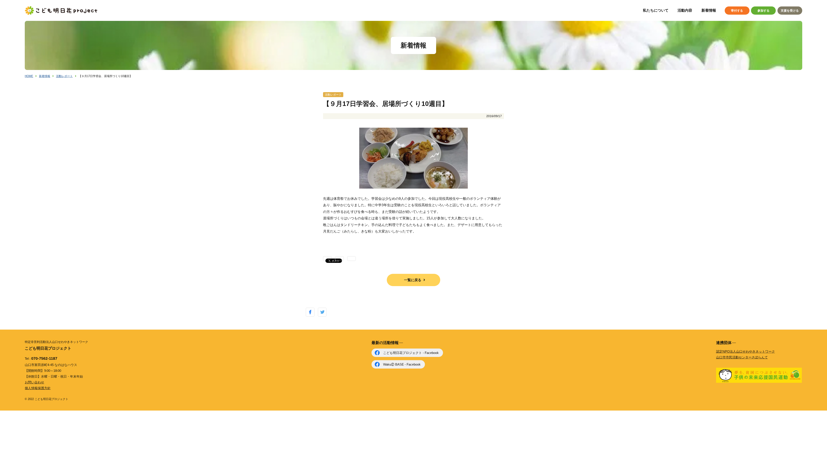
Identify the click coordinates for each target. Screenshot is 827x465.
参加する (763, 10)
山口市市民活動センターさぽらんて (742, 357)
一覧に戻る (412, 280)
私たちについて (655, 10)
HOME (29, 76)
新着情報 (708, 10)
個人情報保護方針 (38, 388)
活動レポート (64, 76)
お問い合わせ (34, 382)
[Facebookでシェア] (310, 312)
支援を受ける (790, 10)
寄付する (737, 10)
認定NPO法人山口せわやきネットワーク (745, 351)
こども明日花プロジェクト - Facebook (411, 353)
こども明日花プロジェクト (61, 10)
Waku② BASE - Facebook (402, 364)
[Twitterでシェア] (322, 312)
